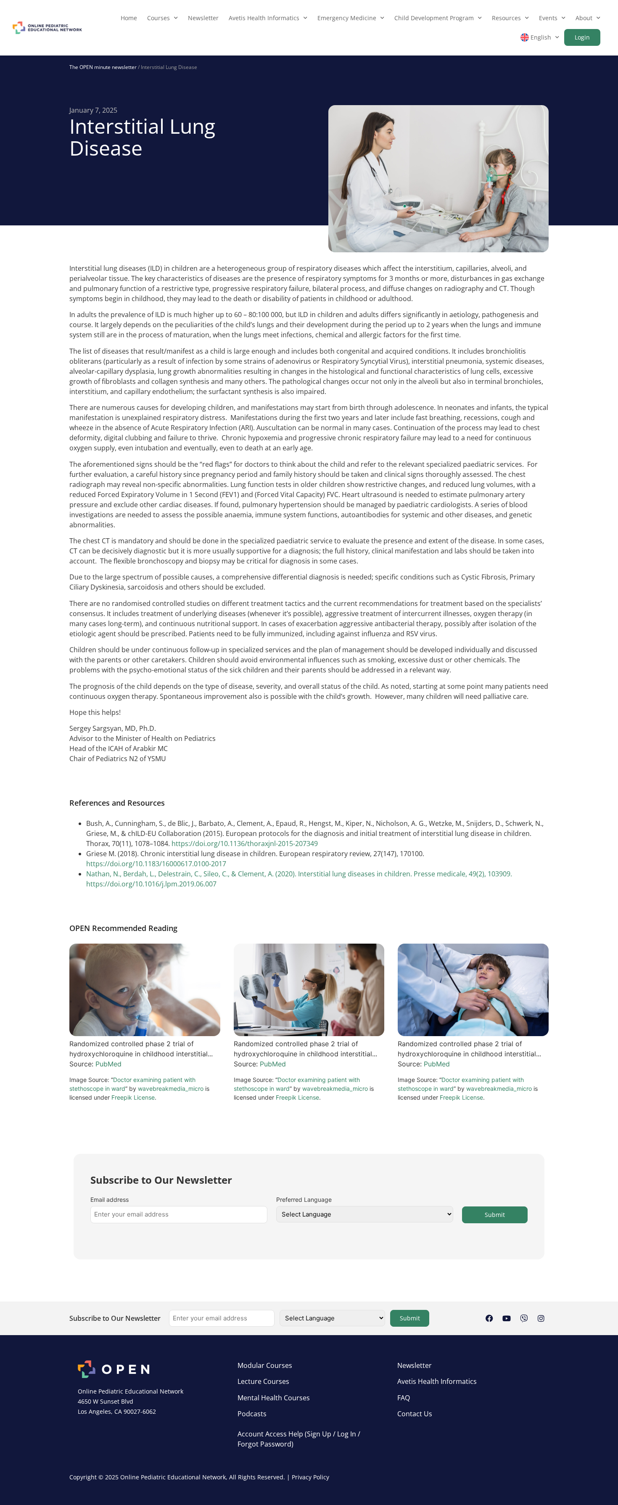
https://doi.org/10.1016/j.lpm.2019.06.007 (151, 884)
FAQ (403, 1397)
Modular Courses (265, 1365)
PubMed (108, 1064)
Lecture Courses (263, 1381)
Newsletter (203, 18)
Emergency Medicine (346, 18)
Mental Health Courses (274, 1397)
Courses (158, 18)
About (584, 18)
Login (582, 37)
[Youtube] (506, 1318)
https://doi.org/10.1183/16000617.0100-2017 (156, 863)
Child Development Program (434, 18)
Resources (506, 18)
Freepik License (133, 1097)
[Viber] (523, 1318)
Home (129, 18)
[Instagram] (541, 1318)
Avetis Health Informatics (264, 18)
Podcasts (252, 1413)
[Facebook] (489, 1318)
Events (548, 18)
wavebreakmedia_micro (170, 1088)
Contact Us (414, 1413)
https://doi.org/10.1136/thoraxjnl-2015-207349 (245, 843)
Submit (495, 1215)
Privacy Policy (310, 1477)
